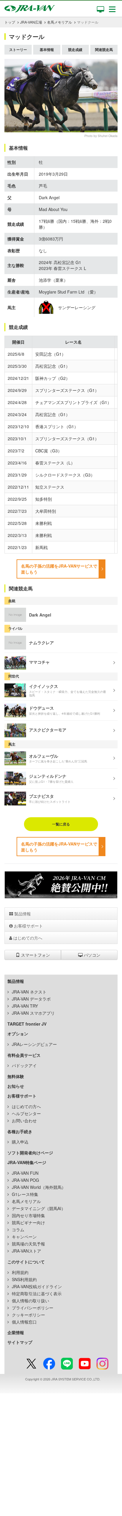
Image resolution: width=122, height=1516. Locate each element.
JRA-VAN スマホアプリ (33, 1013)
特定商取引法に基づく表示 (37, 1293)
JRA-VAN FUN (25, 1173)
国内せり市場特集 (28, 1215)
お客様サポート (28, 926)
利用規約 (20, 1272)
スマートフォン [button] (35, 955)
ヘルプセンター (26, 1113)
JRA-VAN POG (25, 1180)
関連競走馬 (104, 49)
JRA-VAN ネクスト (29, 992)
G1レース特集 (25, 1194)
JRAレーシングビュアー (34, 1044)
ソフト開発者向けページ (30, 1153)
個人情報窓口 (24, 1322)
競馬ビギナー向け (28, 1222)
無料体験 (15, 1076)
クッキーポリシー (28, 1315)
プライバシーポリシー (32, 1308)
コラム (18, 1229)
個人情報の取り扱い (30, 1301)
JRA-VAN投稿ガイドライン (37, 1286)
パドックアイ (24, 1065)
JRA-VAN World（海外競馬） (39, 1187)
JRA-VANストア (26, 1251)
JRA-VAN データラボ (31, 999)
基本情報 (47, 49)
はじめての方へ (27, 938)
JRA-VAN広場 (31, 21)
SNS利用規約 (24, 1279)
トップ (9, 21)
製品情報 (22, 914)
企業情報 (15, 1332)
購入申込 (20, 1142)
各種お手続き (19, 1131)
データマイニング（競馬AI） (38, 1208)
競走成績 (75, 49)
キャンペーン (24, 1237)
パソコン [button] (91, 955)
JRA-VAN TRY (25, 1006)
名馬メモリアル (59, 21)
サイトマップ (19, 1342)
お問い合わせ (24, 1120)
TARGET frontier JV (26, 1024)
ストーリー (18, 49)
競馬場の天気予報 (28, 1244)
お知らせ (15, 1086)
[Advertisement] (61, 1454)
